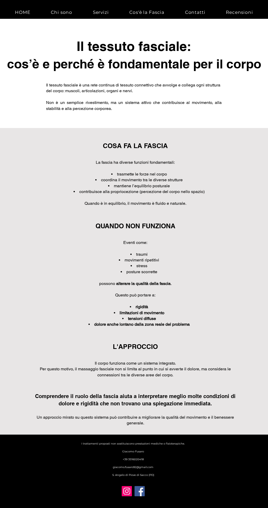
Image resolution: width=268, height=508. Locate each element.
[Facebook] (140, 491)
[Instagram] (127, 491)
